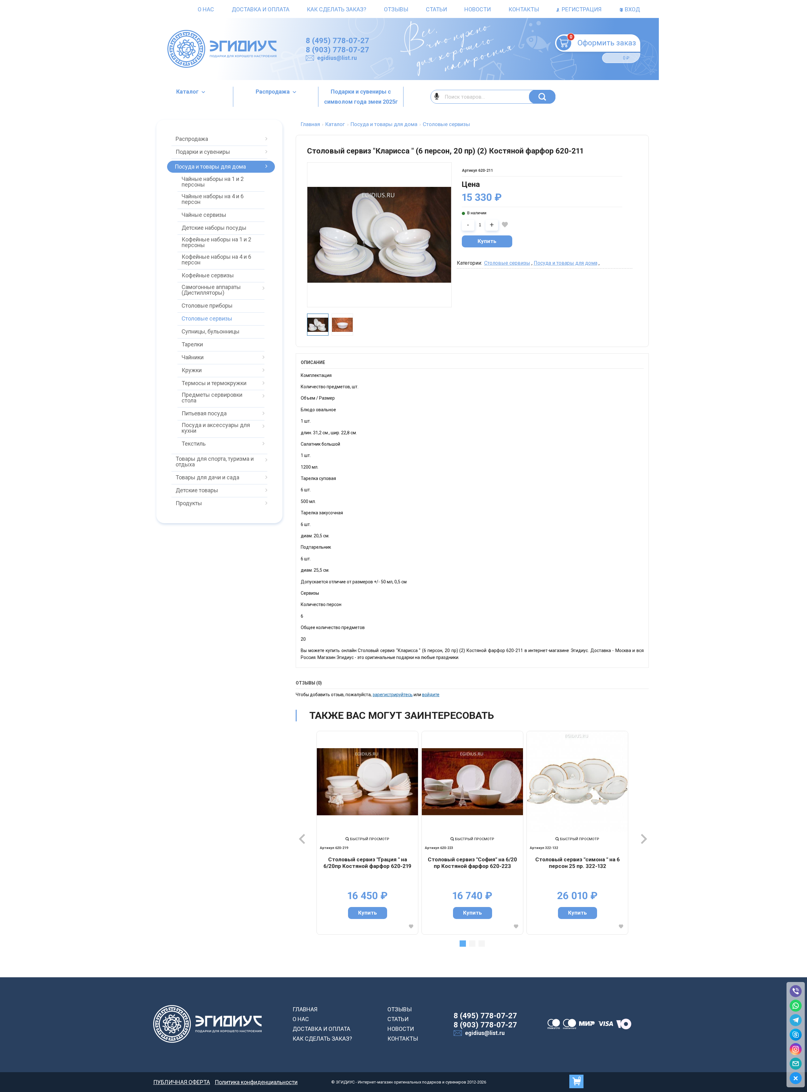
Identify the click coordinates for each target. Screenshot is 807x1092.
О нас (206, 9)
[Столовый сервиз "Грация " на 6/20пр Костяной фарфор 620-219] (367, 781)
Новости (477, 9)
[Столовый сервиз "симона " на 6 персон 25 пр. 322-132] (577, 781)
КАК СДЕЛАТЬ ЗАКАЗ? (322, 1038)
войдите (430, 694)
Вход (632, 9)
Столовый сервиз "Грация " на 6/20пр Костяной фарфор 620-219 (367, 863)
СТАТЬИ (398, 1019)
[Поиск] (542, 97)
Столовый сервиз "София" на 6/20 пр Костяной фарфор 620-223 (472, 863)
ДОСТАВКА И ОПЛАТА (321, 1029)
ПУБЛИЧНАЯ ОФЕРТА (181, 1082)
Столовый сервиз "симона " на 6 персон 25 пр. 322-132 (577, 863)
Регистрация (580, 9)
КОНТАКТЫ (402, 1038)
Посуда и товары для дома (565, 263)
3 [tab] (482, 943)
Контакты (523, 9)
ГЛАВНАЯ (305, 1009)
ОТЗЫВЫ (399, 1009)
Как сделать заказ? (336, 9)
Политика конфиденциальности (256, 1082)
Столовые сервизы (507, 263)
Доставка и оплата (260, 9)
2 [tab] (472, 943)
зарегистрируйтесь (393, 694)
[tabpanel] (367, 833)
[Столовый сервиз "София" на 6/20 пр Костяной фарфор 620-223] (472, 781)
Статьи (436, 9)
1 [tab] (463, 943)
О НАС (301, 1019)
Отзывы (396, 9)
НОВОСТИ (400, 1029)
